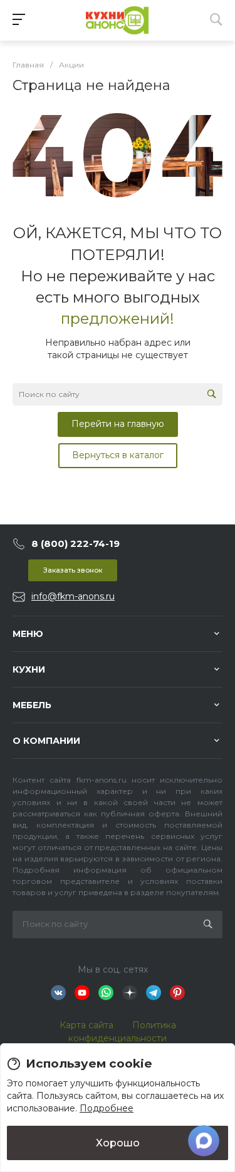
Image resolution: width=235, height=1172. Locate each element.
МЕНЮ (28, 633)
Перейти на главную (117, 423)
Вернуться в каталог (118, 455)
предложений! (117, 318)
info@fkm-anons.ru (73, 596)
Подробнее (106, 1108)
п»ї (117, 20)
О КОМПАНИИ (46, 740)
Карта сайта (86, 1025)
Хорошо (118, 1142)
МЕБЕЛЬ (32, 705)
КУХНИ (29, 669)
